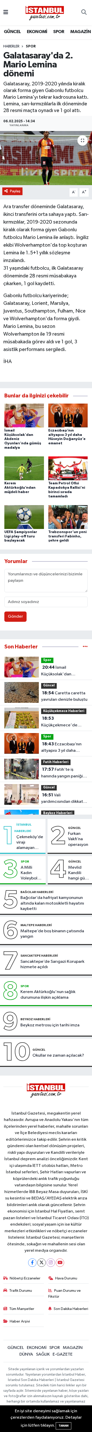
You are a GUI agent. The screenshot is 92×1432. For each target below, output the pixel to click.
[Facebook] (32, 1262)
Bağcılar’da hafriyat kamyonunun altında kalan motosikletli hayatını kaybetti (52, 903)
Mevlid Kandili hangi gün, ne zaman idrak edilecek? (78, 873)
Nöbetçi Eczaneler (25, 1278)
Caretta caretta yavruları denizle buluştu (64, 696)
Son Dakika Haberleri (71, 1309)
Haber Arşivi (20, 1321)
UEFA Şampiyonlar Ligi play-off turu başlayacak (20, 536)
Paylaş (15, 191)
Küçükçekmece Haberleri (63, 711)
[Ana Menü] (5, 13)
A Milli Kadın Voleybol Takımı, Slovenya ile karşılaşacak (32, 873)
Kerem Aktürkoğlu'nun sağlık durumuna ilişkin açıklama (47, 994)
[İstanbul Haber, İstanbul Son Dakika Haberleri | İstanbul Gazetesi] (45, 12)
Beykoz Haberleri (57, 813)
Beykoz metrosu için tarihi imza (49, 1025)
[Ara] (84, 12)
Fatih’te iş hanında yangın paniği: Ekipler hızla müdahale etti (62, 773)
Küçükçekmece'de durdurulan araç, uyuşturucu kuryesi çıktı (63, 722)
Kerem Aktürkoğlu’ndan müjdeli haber (20, 488)
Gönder (15, 616)
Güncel (49, 685)
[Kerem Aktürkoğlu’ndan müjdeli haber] (24, 468)
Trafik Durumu (20, 1291)
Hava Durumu (66, 1278)
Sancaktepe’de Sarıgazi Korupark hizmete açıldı (52, 964)
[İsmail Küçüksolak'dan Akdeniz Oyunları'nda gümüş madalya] (24, 415)
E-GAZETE (63, 1354)
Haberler (11, 46)
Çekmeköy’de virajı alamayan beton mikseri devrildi (29, 843)
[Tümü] (85, 647)
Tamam (63, 1425)
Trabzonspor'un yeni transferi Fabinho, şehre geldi (67, 536)
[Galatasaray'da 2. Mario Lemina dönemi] (46, 158)
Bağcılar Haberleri (36, 892)
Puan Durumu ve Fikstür (64, 1293)
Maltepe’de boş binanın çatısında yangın (52, 934)
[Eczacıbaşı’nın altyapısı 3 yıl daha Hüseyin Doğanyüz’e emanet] (68, 415)
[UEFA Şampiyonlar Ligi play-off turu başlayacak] (24, 517)
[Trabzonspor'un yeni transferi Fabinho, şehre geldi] (68, 517)
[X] (41, 1262)
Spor (31, 46)
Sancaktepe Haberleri (39, 955)
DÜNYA (26, 1354)
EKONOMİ (37, 31)
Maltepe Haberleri (36, 925)
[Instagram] (51, 1262)
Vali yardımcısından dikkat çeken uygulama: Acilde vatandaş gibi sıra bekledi (64, 799)
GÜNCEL (12, 31)
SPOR (58, 31)
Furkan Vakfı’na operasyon (78, 839)
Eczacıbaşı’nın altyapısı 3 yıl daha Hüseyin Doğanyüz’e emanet (61, 748)
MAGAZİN (80, 31)
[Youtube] (60, 1262)
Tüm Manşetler (21, 1309)
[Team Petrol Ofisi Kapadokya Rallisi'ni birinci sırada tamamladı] (68, 468)
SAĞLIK (43, 1354)
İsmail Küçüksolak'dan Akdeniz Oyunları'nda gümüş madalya (62, 671)
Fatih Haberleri (55, 762)
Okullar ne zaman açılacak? (58, 1055)
